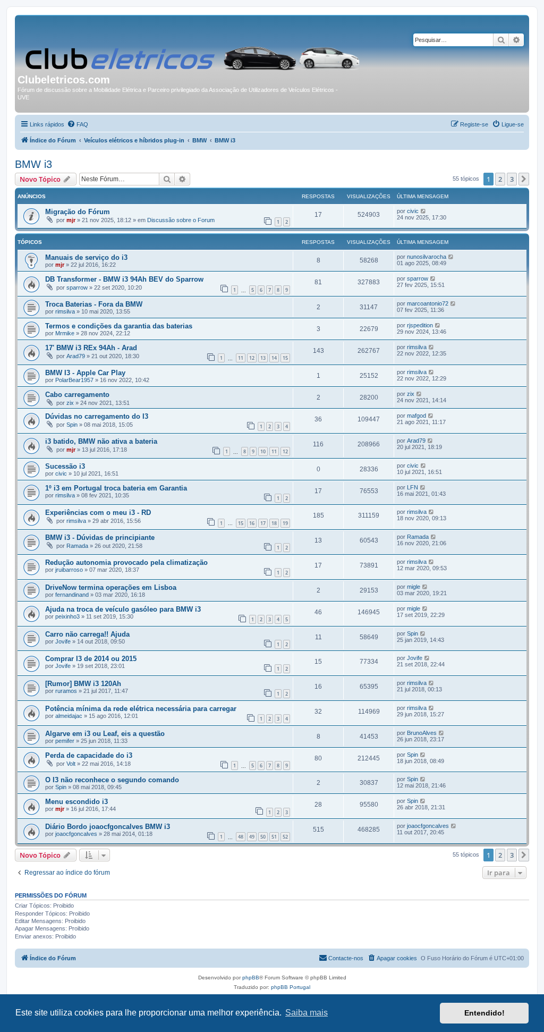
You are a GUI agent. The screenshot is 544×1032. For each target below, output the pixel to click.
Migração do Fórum (77, 212)
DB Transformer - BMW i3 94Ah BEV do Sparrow (124, 279)
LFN (412, 487)
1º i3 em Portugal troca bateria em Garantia (116, 488)
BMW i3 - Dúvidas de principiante (100, 538)
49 (251, 836)
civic (413, 211)
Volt (70, 763)
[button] (523, 179)
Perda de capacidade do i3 (88, 755)
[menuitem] (77, 124)
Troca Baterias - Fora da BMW (93, 304)
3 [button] (512, 179)
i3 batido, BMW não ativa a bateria (101, 441)
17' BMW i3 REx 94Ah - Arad (91, 348)
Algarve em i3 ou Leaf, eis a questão (105, 734)
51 (274, 836)
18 (274, 523)
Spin (72, 424)
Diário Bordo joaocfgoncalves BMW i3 (107, 827)
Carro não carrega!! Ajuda (87, 634)
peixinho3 (67, 616)
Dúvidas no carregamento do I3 (96, 416)
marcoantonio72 (427, 303)
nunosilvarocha (426, 256)
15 (285, 357)
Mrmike (64, 333)
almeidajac (68, 716)
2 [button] (500, 179)
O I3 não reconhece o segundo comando (112, 780)
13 (263, 357)
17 (263, 523)
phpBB (250, 977)
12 (251, 357)
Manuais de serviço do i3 (86, 257)
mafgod (416, 415)
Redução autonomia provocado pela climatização (126, 562)
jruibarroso (69, 569)
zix (70, 403)
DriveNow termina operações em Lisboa (110, 587)
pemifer (64, 741)
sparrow (77, 287)
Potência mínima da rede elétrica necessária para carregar (140, 709)
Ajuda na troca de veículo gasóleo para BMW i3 (123, 609)
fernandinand (72, 594)
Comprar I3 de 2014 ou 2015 (91, 659)
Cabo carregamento (77, 395)
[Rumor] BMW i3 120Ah (83, 684)
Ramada (77, 546)
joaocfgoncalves (76, 834)
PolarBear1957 (74, 380)
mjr (70, 220)
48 (240, 836)
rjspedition (420, 325)
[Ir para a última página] (423, 211)
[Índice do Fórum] (194, 46)
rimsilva (65, 311)
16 (251, 523)
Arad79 (75, 356)
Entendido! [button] (484, 1013)
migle (413, 586)
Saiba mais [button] (306, 1012)
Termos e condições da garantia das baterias (118, 326)
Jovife (63, 641)
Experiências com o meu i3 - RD (98, 513)
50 (263, 836)
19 (285, 523)
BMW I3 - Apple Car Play (85, 373)
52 (285, 836)
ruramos (66, 691)
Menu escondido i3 (76, 802)
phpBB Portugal (290, 987)
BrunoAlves (422, 733)
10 (263, 451)
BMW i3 (33, 164)
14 (274, 357)
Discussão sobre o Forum (181, 220)
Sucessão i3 (65, 466)
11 (240, 357)
